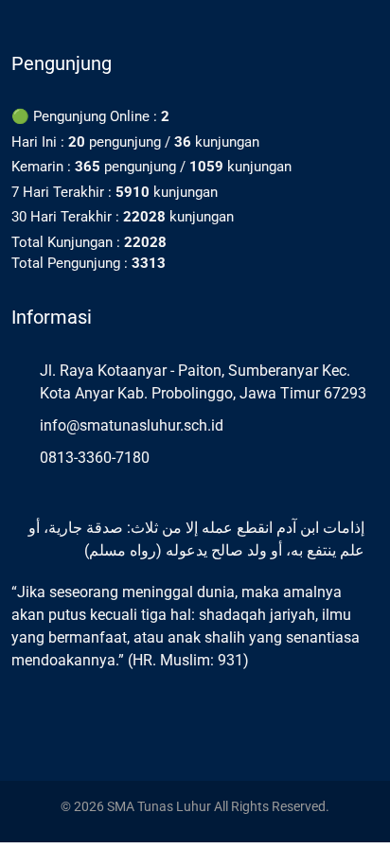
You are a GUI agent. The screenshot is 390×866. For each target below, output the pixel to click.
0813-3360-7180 (95, 458)
